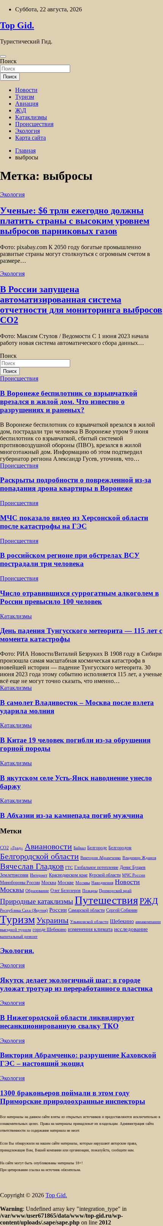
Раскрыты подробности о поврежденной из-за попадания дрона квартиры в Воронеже (75, 484)
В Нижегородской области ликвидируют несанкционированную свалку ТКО (67, 1022)
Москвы (82, 883)
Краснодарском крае (68, 875)
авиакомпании (148, 922)
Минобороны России (20, 882)
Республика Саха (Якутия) (24, 910)
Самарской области (86, 910)
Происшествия (34, 124)
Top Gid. (17, 25)
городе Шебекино (49, 929)
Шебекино (122, 921)
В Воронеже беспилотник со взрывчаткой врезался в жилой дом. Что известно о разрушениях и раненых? (68, 401)
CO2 (4, 847)
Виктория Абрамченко (100, 858)
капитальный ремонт (19, 936)
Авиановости (48, 846)
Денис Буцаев (133, 867)
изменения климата (90, 929)
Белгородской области (39, 856)
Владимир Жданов (139, 858)
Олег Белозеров (65, 890)
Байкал (80, 848)
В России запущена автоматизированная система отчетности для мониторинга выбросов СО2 (81, 304)
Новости (26, 90)
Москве (66, 882)
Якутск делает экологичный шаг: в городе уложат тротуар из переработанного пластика (76, 984)
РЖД (148, 901)
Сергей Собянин (121, 910)
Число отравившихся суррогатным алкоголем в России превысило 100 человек (79, 597)
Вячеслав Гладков (32, 866)
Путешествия (106, 900)
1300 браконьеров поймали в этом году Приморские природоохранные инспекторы (72, 1097)
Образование (37, 891)
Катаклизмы (31, 117)
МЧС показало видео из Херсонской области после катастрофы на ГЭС (74, 522)
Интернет (38, 875)
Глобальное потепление (96, 867)
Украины (52, 920)
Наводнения (102, 883)
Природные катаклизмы (36, 901)
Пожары (89, 891)
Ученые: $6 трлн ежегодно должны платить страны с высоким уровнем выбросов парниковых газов (74, 221)
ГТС (69, 868)
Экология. (17, 951)
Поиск (8, 61)
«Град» (16, 848)
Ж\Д (20, 110)
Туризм (24, 97)
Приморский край (115, 891)
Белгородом (120, 847)
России (58, 909)
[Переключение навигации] (3, 56)
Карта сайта (30, 137)
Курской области (105, 875)
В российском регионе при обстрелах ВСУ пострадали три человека (69, 559)
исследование (131, 929)
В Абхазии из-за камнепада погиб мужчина (71, 815)
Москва (48, 882)
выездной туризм (15, 930)
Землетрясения (14, 875)
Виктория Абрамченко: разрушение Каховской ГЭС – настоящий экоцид (78, 1059)
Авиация (26, 103)
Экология (27, 131)
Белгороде (97, 847)
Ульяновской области (89, 922)
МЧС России (133, 875)
